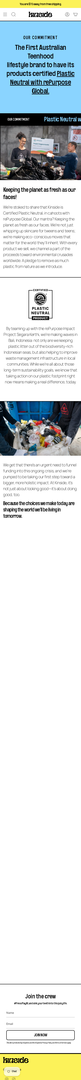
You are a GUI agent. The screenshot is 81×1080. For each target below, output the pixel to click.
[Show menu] (5, 14)
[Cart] (75, 14)
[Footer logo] (16, 1060)
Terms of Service (61, 1043)
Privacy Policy (47, 1043)
